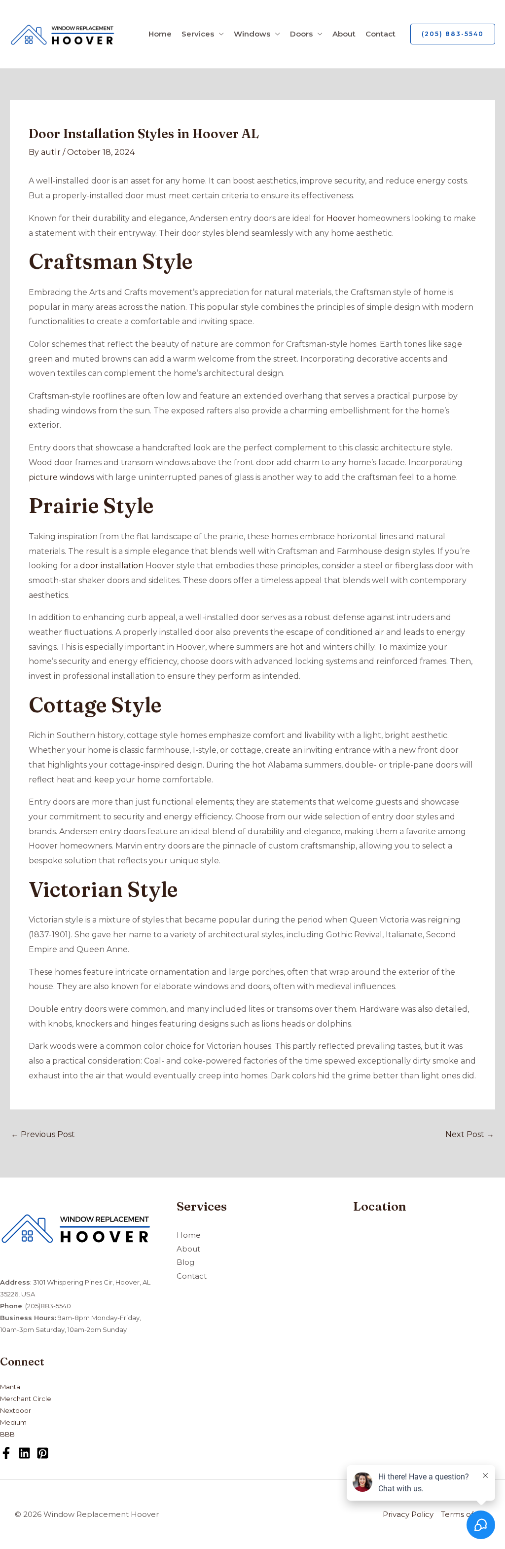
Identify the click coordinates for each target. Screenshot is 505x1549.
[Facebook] (6, 1453)
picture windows (61, 477)
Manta (10, 1387)
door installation (112, 565)
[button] (452, 34)
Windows (252, 33)
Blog (185, 1262)
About (344, 33)
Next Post (469, 1134)
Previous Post (43, 1134)
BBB (7, 1434)
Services (197, 33)
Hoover (341, 218)
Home (160, 33)
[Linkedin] (24, 1453)
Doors (301, 33)
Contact (380, 33)
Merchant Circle (25, 1398)
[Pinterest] (42, 1453)
